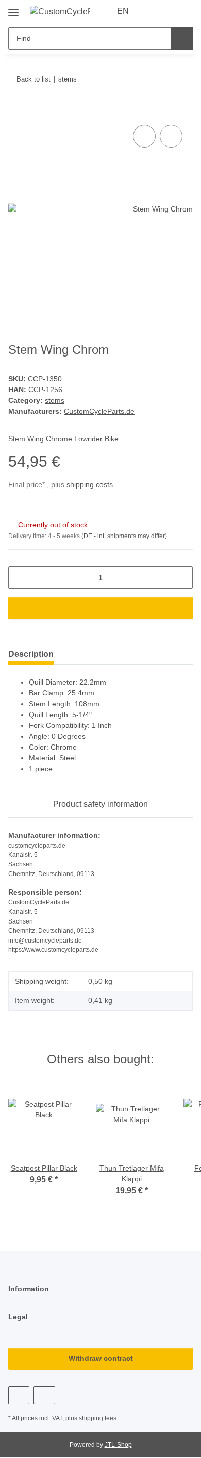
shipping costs (89, 484)
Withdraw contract (101, 1358)
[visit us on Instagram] (44, 1395)
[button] (152, 11)
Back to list (33, 79)
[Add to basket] (16, 111)
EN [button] (123, 11)
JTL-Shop (118, 1444)
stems (54, 400)
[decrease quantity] (20, 577)
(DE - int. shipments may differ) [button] (124, 536)
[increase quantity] (181, 577)
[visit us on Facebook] (18, 1395)
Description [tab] (31, 654)
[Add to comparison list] (144, 136)
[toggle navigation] (13, 8)
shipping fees (97, 1418)
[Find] (182, 38)
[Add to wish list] (171, 136)
